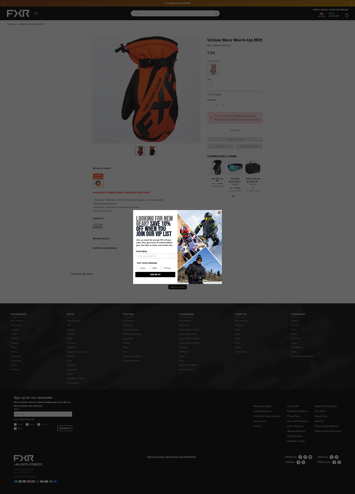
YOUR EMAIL (141, 251)
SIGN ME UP (155, 274)
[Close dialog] (219, 212)
